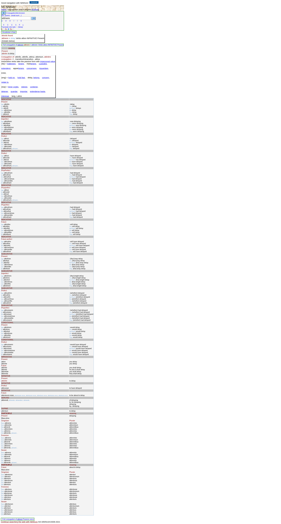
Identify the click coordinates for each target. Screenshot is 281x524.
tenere (21, 64)
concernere (31, 68)
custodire (43, 64)
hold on (11, 78)
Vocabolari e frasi (9, 32)
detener (4, 91)
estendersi (5, 68)
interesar (5, 96)
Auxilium (35, 9)
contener (34, 87)
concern (45, 78)
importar (23, 91)
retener (24, 87)
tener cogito (13, 87)
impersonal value (47, 61)
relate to (4, 82)
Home (3, 9)
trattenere (11, 64)
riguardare (43, 68)
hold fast (21, 78)
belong (36, 78)
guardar (14, 91)
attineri (20, 519)
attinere (20, 45)
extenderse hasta (37, 91)
